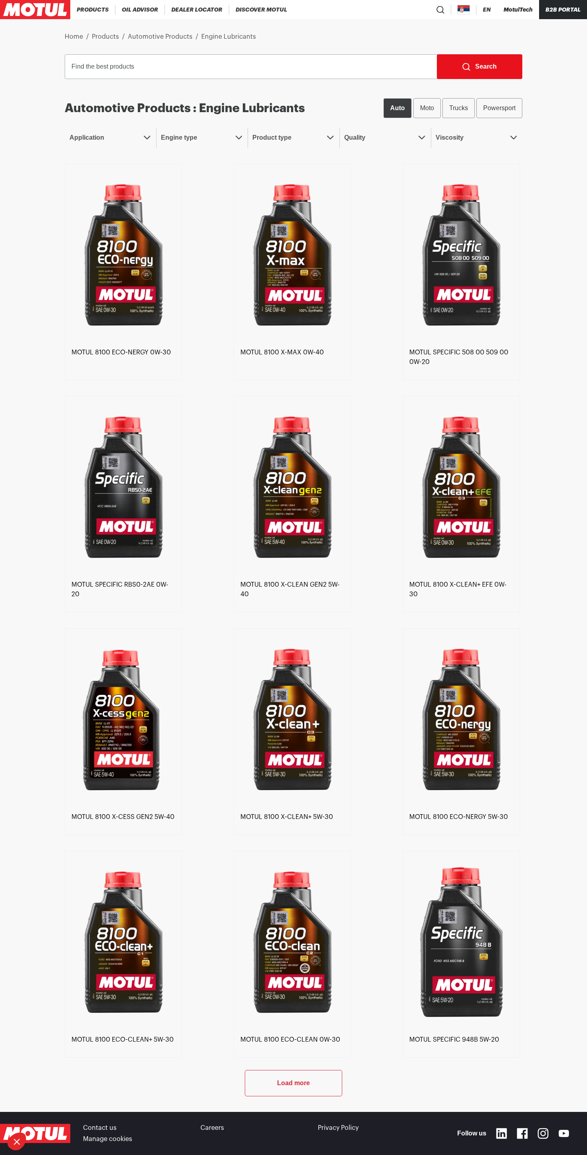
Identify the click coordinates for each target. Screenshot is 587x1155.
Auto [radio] (397, 108)
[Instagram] (543, 1133)
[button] (16, 1141)
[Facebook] (522, 1133)
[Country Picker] (463, 9)
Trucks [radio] (458, 108)
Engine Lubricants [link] (228, 37)
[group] (452, 108)
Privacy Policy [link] (338, 1128)
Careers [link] (212, 1128)
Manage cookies (107, 1139)
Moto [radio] (427, 108)
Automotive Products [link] (160, 37)
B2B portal (563, 9)
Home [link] (74, 37)
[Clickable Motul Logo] (35, 9)
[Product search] (440, 10)
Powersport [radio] (499, 108)
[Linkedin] (501, 1133)
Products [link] (105, 37)
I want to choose (50, 1114)
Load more (293, 1083)
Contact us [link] (100, 1128)
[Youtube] (563, 1133)
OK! (134, 1114)
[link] (123, 254)
